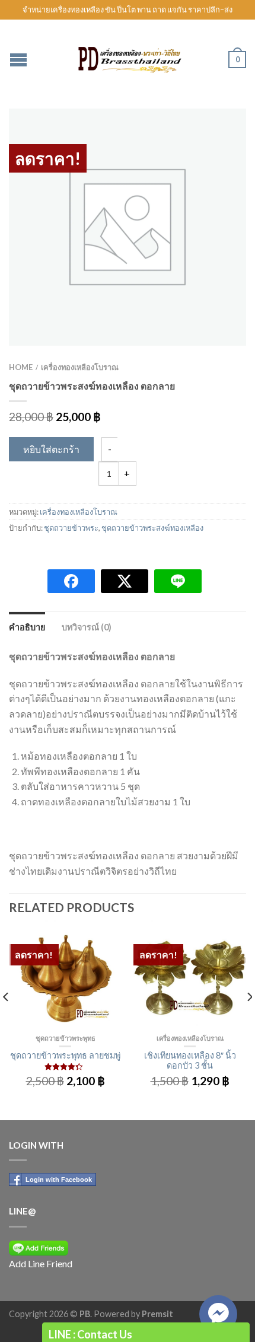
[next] (248, 1020)
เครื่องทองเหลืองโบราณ (80, 367)
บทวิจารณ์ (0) (86, 627)
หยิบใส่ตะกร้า (51, 449)
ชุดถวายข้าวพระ (71, 528)
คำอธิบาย (27, 627)
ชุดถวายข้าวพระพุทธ (65, 1038)
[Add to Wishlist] (216, 138)
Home (21, 367)
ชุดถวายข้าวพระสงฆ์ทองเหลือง (152, 528)
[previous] (6, 1020)
